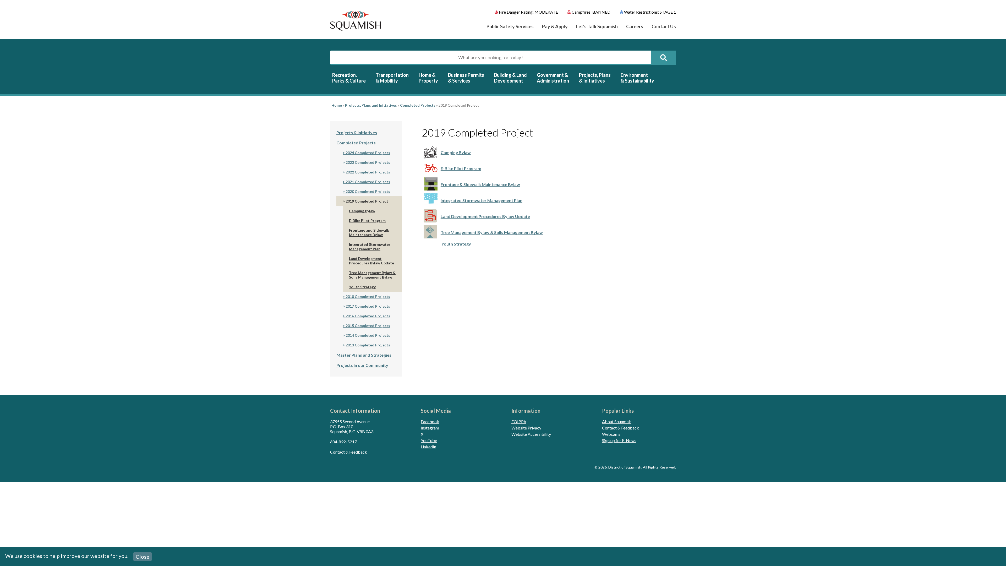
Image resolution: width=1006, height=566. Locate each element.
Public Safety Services (510, 26)
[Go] (663, 58)
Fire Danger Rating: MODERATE (528, 11)
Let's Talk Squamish (597, 26)
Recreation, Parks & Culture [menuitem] (349, 78)
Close (142, 556)
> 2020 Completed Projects (366, 191)
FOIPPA (518, 421)
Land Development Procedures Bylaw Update (485, 216)
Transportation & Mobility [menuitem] (392, 78)
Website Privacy (526, 427)
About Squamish (616, 421)
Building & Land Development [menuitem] (510, 78)
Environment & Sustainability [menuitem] (637, 78)
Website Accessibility (531, 434)
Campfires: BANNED (591, 11)
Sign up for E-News (619, 440)
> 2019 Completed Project (365, 201)
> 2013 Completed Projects (366, 345)
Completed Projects (417, 105)
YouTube (429, 440)
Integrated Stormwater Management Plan (481, 200)
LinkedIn (428, 446)
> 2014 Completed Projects (366, 335)
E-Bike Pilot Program (461, 168)
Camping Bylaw (456, 152)
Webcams (611, 434)
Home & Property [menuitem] (428, 78)
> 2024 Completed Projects (366, 152)
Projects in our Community (362, 365)
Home (336, 105)
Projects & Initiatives (356, 132)
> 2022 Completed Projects (366, 172)
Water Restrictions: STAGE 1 (650, 11)
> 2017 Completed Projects (366, 306)
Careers (634, 26)
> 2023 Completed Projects (366, 162)
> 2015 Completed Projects (366, 325)
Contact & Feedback (348, 451)
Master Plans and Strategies (363, 354)
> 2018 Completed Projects (366, 296)
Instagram (430, 427)
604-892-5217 (343, 441)
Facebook (430, 421)
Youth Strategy (456, 243)
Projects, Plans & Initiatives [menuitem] (595, 78)
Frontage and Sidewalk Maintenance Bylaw (369, 232)
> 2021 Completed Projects (366, 181)
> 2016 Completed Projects (366, 316)
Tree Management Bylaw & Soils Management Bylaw (492, 232)
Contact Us (664, 26)
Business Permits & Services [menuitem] (466, 78)
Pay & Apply (555, 26)
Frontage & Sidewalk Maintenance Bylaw (480, 184)
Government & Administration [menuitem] (553, 78)
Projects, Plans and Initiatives (371, 105)
